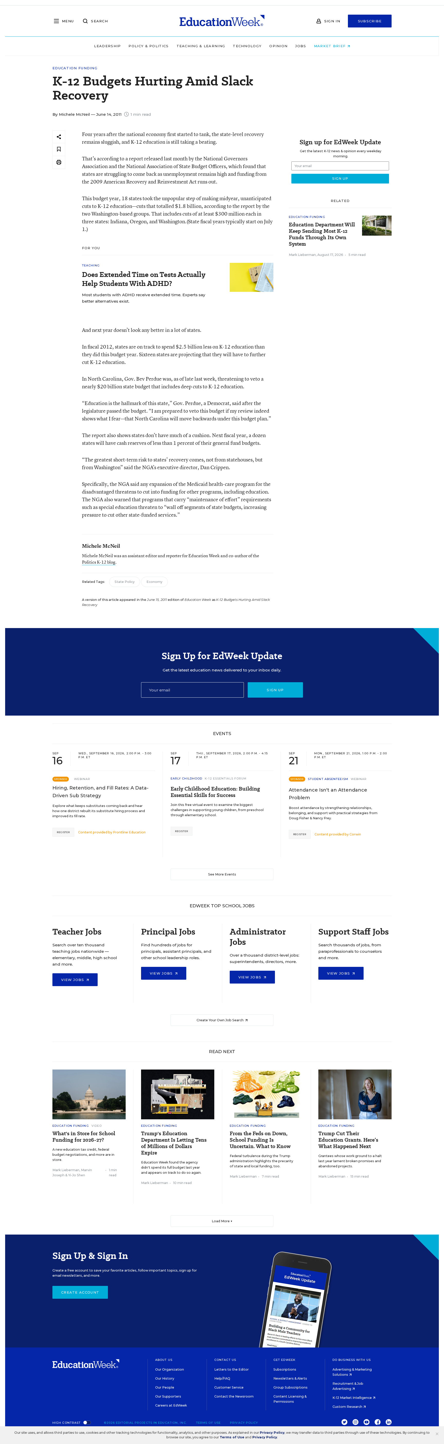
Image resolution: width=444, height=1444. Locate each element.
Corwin (355, 834)
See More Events (222, 874)
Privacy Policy (244, 1422)
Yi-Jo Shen (76, 1175)
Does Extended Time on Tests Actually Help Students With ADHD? (143, 279)
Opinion (278, 46)
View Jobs (73, 980)
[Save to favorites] (59, 149)
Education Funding (74, 68)
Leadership (107, 46)
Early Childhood (186, 778)
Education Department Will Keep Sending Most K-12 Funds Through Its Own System (322, 234)
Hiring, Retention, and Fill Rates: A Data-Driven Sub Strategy (100, 791)
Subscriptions (284, 1369)
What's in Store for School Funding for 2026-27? (83, 1136)
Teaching (91, 265)
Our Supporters (168, 1396)
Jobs (300, 46)
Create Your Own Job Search (220, 1020)
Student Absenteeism (328, 779)
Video (96, 1126)
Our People (164, 1387)
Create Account (80, 1292)
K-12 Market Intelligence (352, 1398)
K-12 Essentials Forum (225, 778)
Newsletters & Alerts (290, 1378)
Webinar (82, 779)
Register (63, 832)
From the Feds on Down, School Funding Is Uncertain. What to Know (260, 1140)
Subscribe (370, 21)
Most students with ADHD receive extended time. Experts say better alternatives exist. (143, 298)
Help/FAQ (222, 1378)
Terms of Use (208, 1422)
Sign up (275, 690)
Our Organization (169, 1369)
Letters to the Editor (231, 1369)
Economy (154, 582)
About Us (163, 1360)
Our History (164, 1378)
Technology (247, 46)
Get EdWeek (284, 1360)
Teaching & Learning (201, 46)
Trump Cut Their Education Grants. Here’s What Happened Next (348, 1140)
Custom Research (347, 1407)
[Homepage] (222, 21)
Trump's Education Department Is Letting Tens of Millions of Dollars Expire (174, 1143)
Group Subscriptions (290, 1387)
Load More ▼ (222, 1221)
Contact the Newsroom (234, 1396)
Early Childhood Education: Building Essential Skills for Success (215, 792)
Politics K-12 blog (98, 562)
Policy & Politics (148, 46)
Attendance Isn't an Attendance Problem (328, 794)
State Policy (125, 582)
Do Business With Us (351, 1360)
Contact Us (225, 1360)
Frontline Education (129, 832)
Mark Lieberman (302, 255)
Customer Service (229, 1387)
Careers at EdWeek (171, 1405)
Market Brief (330, 46)
